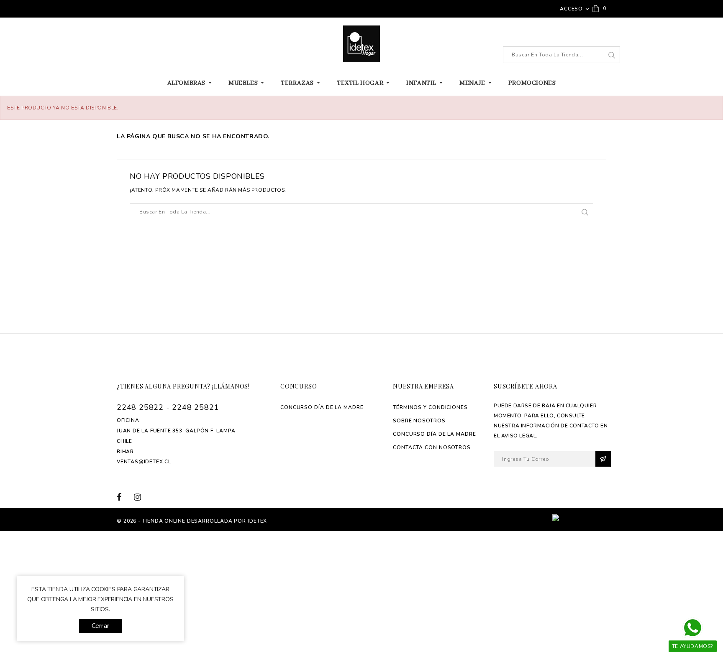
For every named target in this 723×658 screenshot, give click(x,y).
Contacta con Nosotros (432, 447)
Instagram (140, 497)
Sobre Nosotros (419, 420)
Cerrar (100, 626)
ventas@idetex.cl (144, 461)
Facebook (124, 497)
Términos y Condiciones (430, 407)
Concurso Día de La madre (322, 407)
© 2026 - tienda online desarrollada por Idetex (192, 521)
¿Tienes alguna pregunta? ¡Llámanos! (183, 386)
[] (611, 55)
